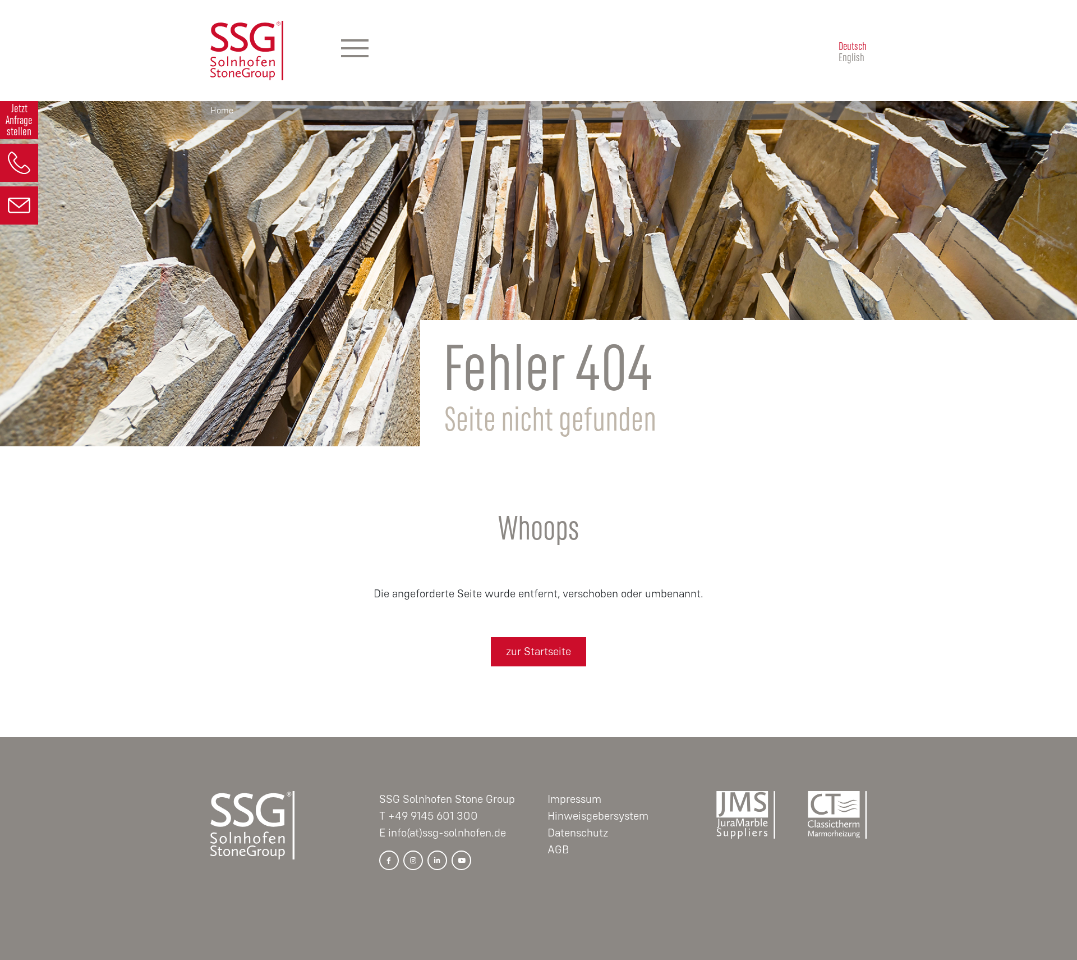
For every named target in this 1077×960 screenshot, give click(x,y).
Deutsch (853, 45)
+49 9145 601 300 (433, 816)
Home (221, 111)
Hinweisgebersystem (597, 816)
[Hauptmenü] (355, 50)
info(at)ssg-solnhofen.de (447, 832)
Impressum (574, 799)
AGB (558, 849)
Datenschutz (577, 832)
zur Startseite (538, 651)
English (851, 56)
